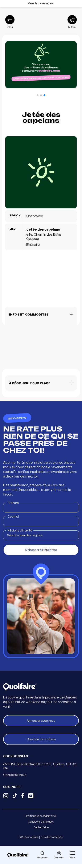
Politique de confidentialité (41, 816)
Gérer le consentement (41, 3)
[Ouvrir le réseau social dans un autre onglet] (5, 796)
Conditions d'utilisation (41, 821)
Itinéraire (33, 244)
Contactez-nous (14, 775)
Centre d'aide (41, 827)
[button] (37, 95)
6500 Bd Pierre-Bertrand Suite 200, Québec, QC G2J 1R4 (40, 766)
